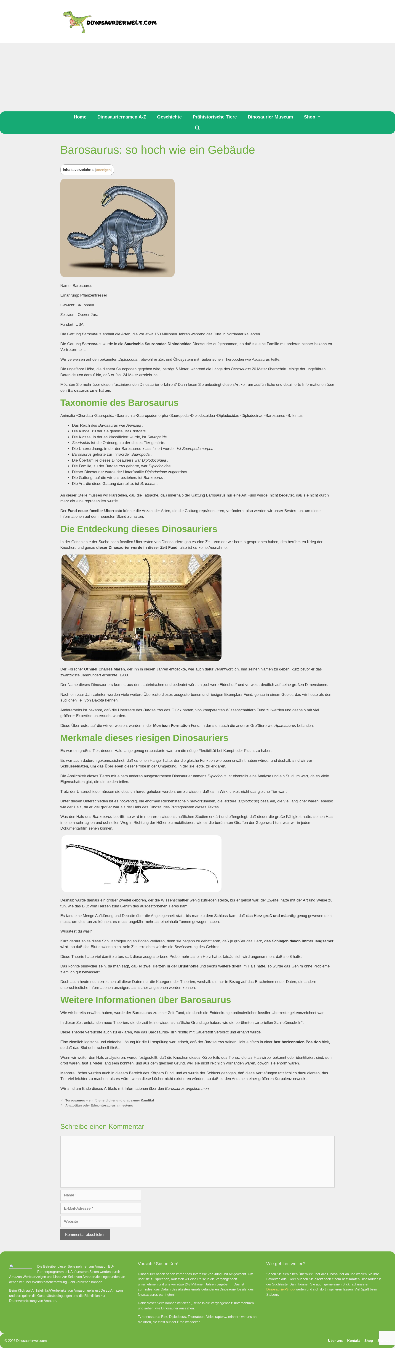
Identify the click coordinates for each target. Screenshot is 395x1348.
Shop (309, 116)
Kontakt (353, 1341)
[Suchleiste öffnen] (197, 128)
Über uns (335, 1341)
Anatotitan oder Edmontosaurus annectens (99, 1105)
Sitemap (383, 1341)
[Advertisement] (197, 77)
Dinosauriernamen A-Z (121, 116)
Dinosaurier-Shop (280, 1289)
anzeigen (103, 170)
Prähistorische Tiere (215, 116)
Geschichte (169, 116)
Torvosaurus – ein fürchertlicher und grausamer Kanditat (109, 1100)
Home (80, 116)
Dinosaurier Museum (270, 116)
